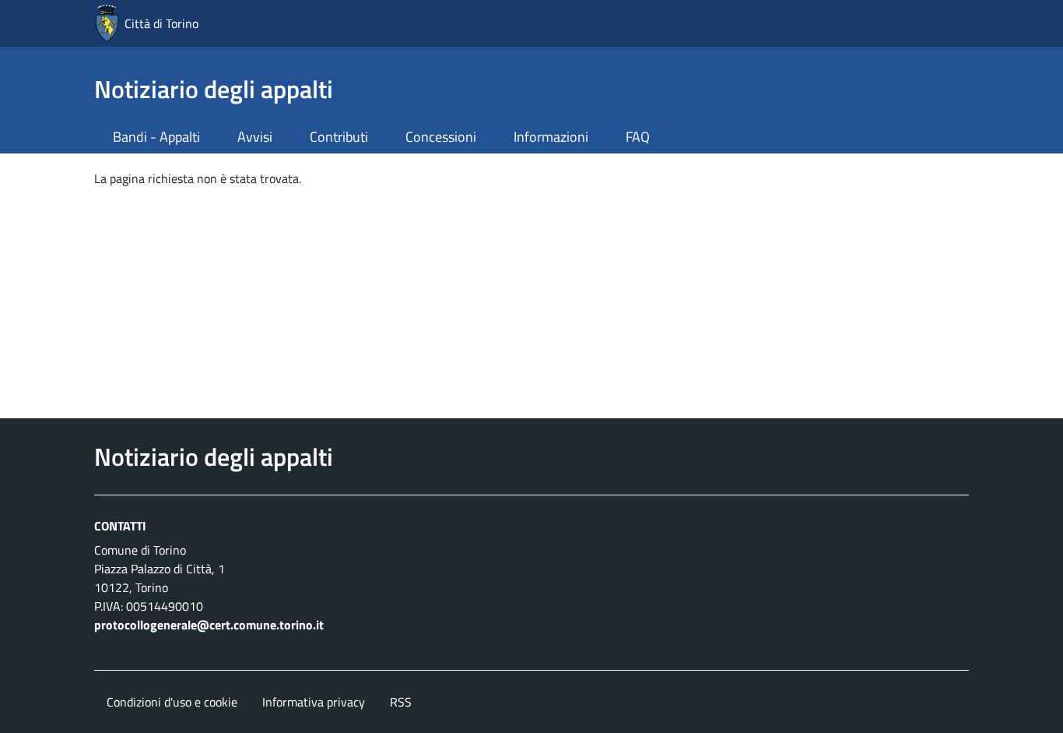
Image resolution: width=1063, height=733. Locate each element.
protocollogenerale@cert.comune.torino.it (209, 624)
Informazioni (551, 136)
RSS (401, 701)
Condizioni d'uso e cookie (172, 701)
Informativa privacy (313, 701)
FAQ (638, 136)
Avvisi (254, 136)
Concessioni (440, 136)
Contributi (339, 136)
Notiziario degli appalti (213, 88)
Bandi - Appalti (156, 136)
